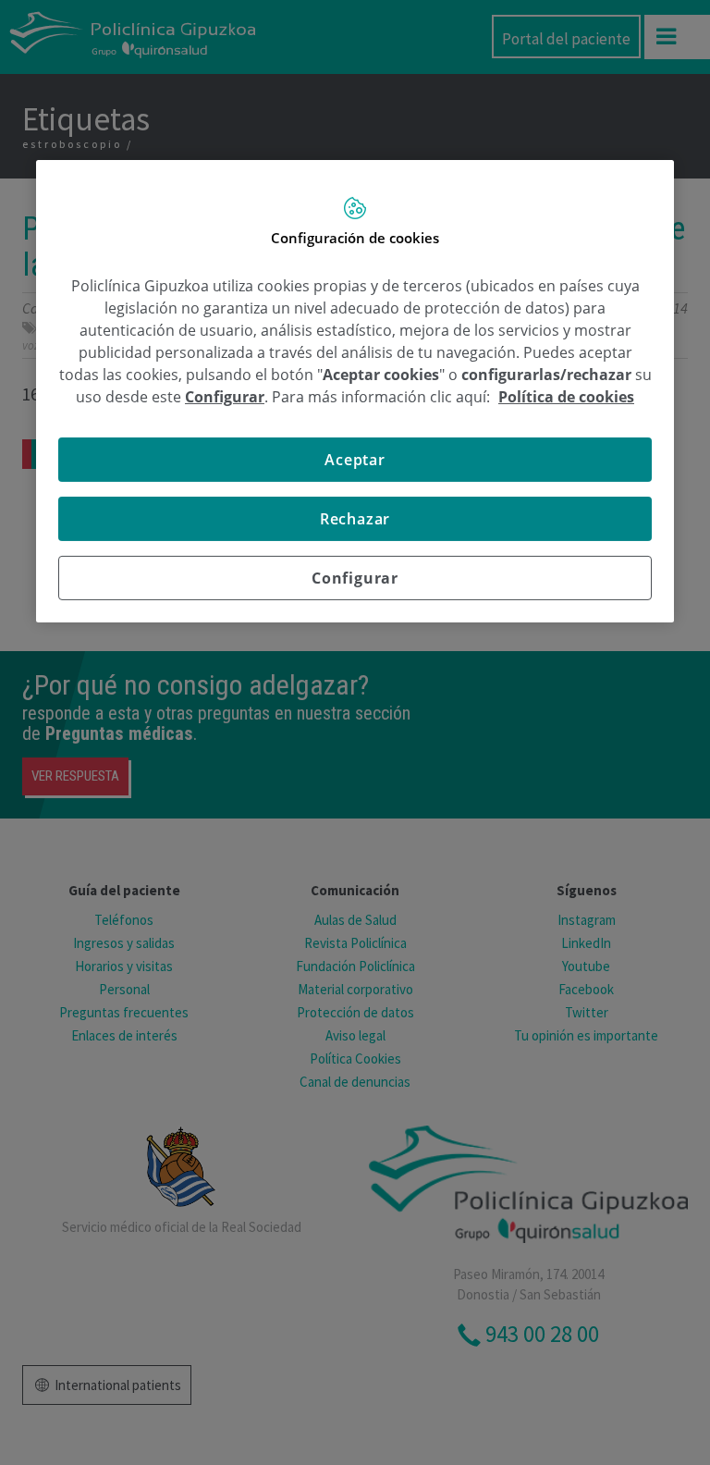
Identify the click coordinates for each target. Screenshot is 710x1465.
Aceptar (355, 459)
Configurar (355, 578)
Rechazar (355, 519)
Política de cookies (566, 397)
